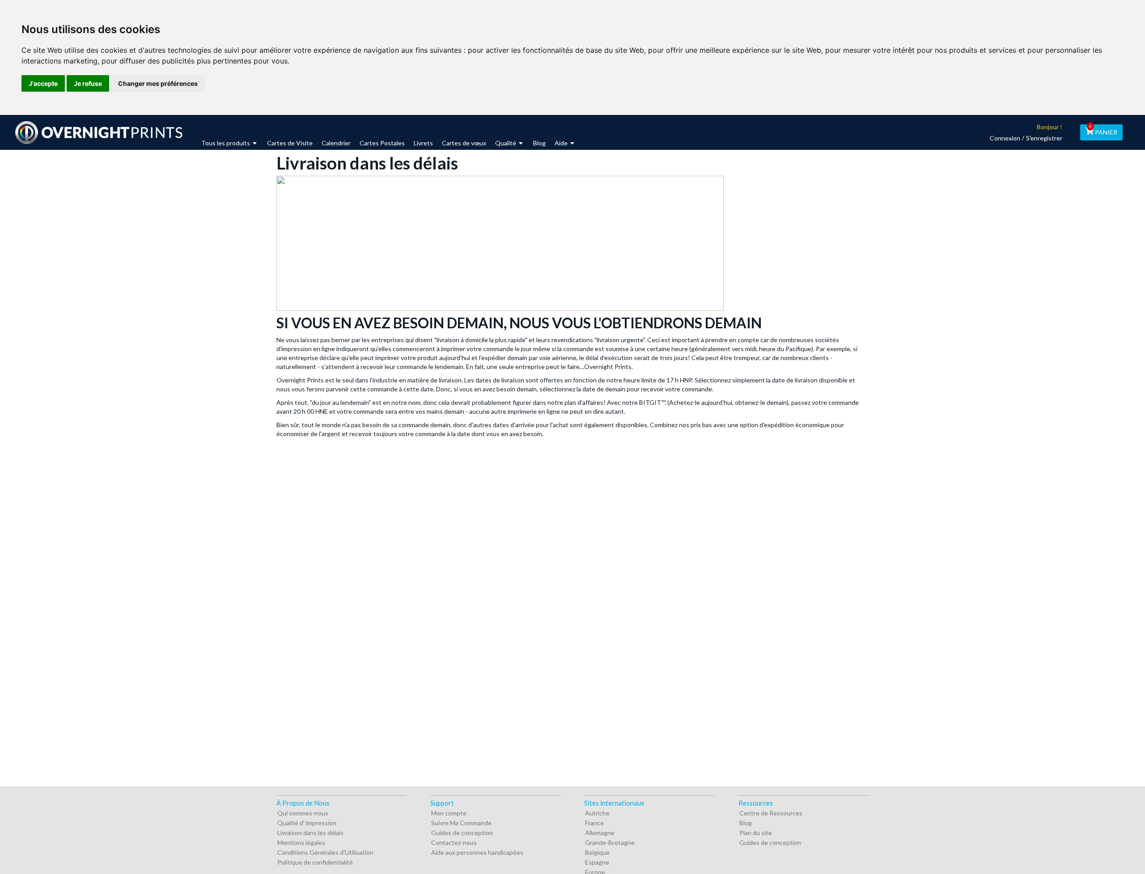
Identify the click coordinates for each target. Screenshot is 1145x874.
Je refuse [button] (88, 83)
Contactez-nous (454, 842)
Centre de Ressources (770, 813)
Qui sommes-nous (302, 813)
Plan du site (755, 832)
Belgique (597, 852)
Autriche (597, 813)
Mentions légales (301, 842)
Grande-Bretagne (610, 842)
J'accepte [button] (43, 83)
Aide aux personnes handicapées (477, 852)
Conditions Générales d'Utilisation (325, 852)
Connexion (1005, 138)
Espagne (597, 862)
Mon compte (448, 813)
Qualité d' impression (306, 823)
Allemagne (600, 832)
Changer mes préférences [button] (158, 83)
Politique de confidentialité (315, 862)
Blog (745, 823)
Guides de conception (462, 832)
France (594, 823)
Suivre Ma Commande (461, 823)
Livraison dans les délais (310, 832)
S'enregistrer (1044, 138)
